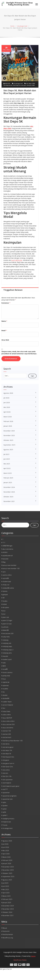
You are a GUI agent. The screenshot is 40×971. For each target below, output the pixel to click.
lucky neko (6, 637)
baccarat (5, 559)
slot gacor (6, 760)
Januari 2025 (7, 482)
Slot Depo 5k (16, 85)
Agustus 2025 (8, 449)
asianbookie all (8, 555)
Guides (5, 601)
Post (4, 679)
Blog (4, 562)
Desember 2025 (9, 431)
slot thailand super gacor (11, 786)
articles (5, 552)
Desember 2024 (9, 487)
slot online (6, 770)
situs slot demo (8, 728)
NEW (4, 666)
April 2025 (6, 468)
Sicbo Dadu (6, 711)
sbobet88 (6, 698)
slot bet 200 (7, 734)
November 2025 (9, 435)
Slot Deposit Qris (8, 757)
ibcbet (5, 604)
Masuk (5, 928)
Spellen (5, 805)
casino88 (6, 578)
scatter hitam (7, 702)
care (4, 572)
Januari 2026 (7, 426)
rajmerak (6, 685)
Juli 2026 (6, 398)
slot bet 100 (7, 731)
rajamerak (6, 682)
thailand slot (7, 822)
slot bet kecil (7, 737)
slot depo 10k (7, 750)
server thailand (8, 705)
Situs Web (5, 340)
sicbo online (7, 715)
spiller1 (5, 815)
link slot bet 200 (8, 633)
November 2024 (9, 492)
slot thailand (7, 783)
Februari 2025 (8, 478)
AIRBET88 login (7, 546)
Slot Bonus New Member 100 (13, 741)
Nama (4, 321)
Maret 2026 (7, 417)
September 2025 (9, 445)
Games (5, 591)
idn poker (6, 607)
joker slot (6, 617)
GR (3, 598)
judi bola (5, 627)
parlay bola (6, 676)
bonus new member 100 (11, 568)
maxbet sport (7, 659)
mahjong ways (7, 646)
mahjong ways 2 (8, 650)
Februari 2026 (8, 421)
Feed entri (6, 931)
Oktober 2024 (8, 497)
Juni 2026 (6, 402)
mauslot (5, 656)
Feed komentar (8, 934)
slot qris (23, 85)
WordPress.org (8, 938)
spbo (4, 802)
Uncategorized (22, 26)
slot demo (6, 744)
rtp (4, 692)
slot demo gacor (8, 747)
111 (4, 542)
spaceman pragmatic (10, 796)
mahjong (5, 640)
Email (4, 330)
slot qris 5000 (31, 85)
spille (4, 812)
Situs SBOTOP (7, 718)
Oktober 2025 (8, 440)
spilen (5, 809)
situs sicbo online (8, 721)
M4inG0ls (7, 83)
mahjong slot (7, 643)
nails (4, 663)
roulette (5, 689)
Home (12, 26)
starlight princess (8, 819)
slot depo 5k (7, 754)
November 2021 (9, 501)
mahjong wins (7, 653)
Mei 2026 (6, 407)
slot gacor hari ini (8, 763)
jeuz (4, 614)
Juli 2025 (6, 454)
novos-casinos (7, 672)
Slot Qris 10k (7, 776)
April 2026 (6, 412)
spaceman (6, 792)
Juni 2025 (6, 459)
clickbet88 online (8, 588)
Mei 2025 (6, 464)
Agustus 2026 (8, 393)
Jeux (4, 611)
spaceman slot (8, 799)
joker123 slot (7, 624)
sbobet (5, 695)
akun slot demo (8, 549)
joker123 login (7, 620)
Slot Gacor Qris (8, 767)
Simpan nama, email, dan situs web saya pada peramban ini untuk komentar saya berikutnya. (19, 352)
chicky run (6, 585)
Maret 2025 (7, 473)
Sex (4, 708)
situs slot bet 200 (9, 724)
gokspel (5, 594)
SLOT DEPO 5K (16, 260)
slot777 (5, 789)
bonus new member (9, 565)
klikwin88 (6, 630)
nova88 (5, 669)
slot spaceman (8, 780)
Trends (5, 825)
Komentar (5, 303)
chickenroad (7, 581)
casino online (7, 575)
